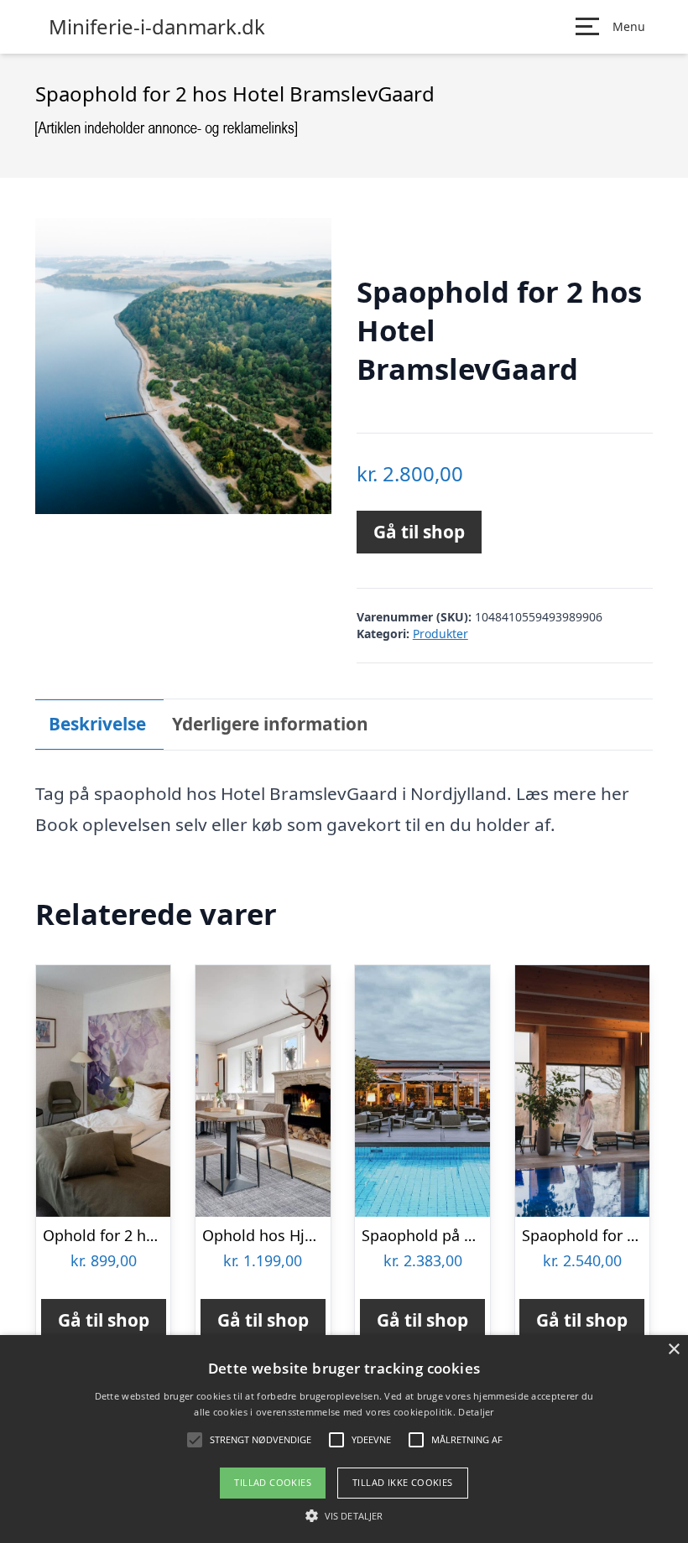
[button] (344, 1515)
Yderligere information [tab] (270, 723)
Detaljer (475, 1411)
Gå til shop (419, 531)
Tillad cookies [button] (272, 1482)
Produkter (440, 634)
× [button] (673, 1349)
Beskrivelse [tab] (97, 723)
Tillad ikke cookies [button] (402, 1482)
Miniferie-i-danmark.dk (157, 26)
